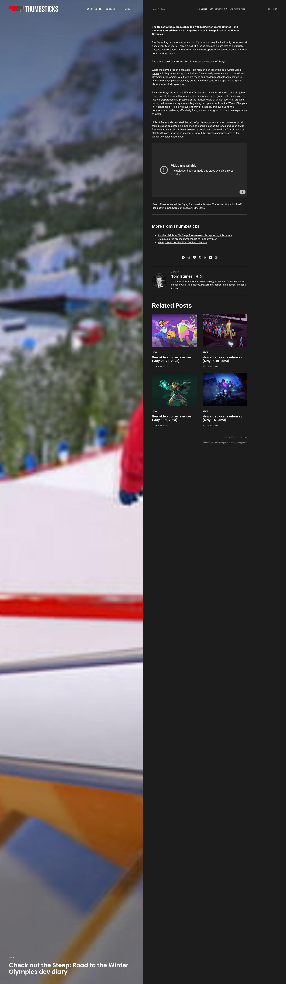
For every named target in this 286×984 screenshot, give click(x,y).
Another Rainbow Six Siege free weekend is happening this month (195, 235)
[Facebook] (100, 9)
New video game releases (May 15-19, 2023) (222, 359)
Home (154, 9)
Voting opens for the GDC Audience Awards (182, 242)
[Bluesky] (88, 9)
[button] (111, 9)
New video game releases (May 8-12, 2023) (172, 418)
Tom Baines (181, 276)
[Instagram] (92, 9)
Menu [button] (127, 9)
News (11, 958)
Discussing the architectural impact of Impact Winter (187, 238)
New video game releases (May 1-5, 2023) (222, 418)
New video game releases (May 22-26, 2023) (172, 359)
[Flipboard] (96, 9)
